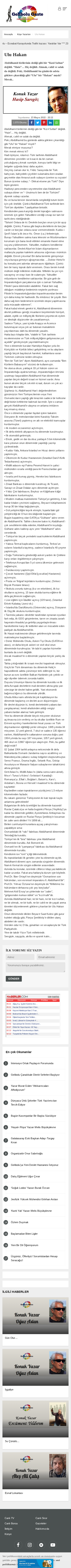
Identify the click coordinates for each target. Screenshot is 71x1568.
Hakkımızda (42, 1528)
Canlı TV (9, 1518)
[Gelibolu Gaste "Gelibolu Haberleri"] (25, 14)
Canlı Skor (41, 1518)
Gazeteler (41, 1523)
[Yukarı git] (64, 1561)
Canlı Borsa (11, 1523)
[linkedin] (50, 123)
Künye (8, 1534)
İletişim (9, 1528)
